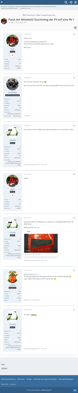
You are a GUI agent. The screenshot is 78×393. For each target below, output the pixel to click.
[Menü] (75, 2)
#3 (74, 125)
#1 (74, 34)
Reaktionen (7, 99)
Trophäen (7, 61)
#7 (74, 310)
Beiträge (6, 64)
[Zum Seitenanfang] (75, 390)
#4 (74, 174)
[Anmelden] (71, 2)
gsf (36, 274)
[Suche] (66, 2)
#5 (74, 218)
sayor (12, 22)
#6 (74, 270)
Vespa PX (4, 368)
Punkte (6, 59)
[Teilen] (75, 27)
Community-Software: (39, 390)
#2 (74, 78)
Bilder (6, 107)
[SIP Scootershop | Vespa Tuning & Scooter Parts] (39, 15)
